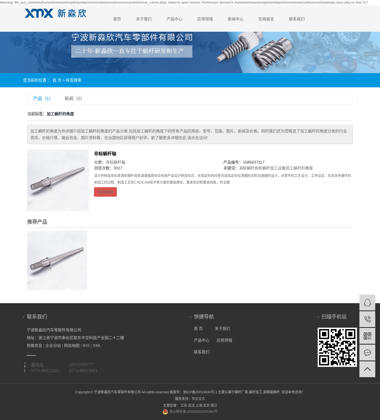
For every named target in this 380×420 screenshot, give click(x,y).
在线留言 (266, 19)
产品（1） (43, 98)
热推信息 (34, 346)
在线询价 (105, 192)
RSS (86, 346)
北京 (206, 405)
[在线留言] (367, 352)
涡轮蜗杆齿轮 (250, 168)
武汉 (191, 405)
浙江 (214, 405)
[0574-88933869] (367, 319)
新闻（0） (75, 98)
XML (97, 346)
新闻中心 (235, 19)
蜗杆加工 (255, 392)
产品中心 (174, 19)
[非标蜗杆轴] (57, 180)
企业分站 (53, 346)
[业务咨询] (367, 302)
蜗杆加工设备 (274, 168)
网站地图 (72, 346)
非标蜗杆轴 (105, 153)
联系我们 (297, 19)
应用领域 (205, 19)
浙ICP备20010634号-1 (200, 392)
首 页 (57, 80)
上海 (199, 405)
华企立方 (198, 399)
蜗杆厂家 (241, 392)
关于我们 (144, 19)
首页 (117, 19)
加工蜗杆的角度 (299, 168)
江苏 (184, 405)
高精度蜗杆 (271, 392)
